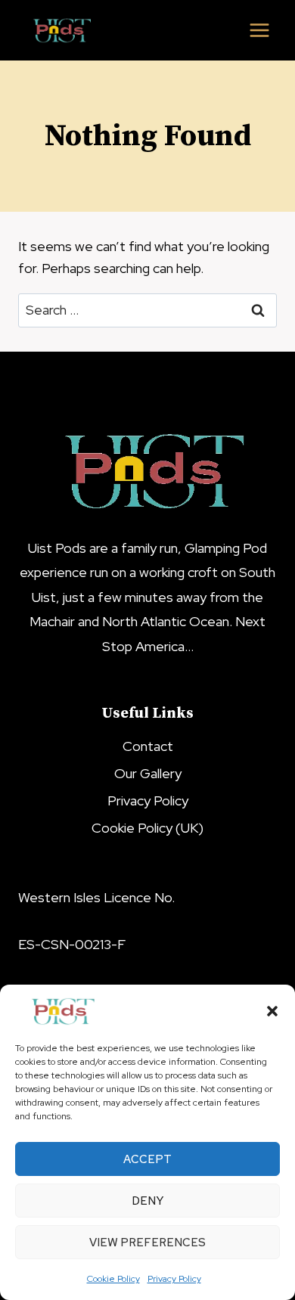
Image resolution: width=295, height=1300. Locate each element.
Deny (147, 1200)
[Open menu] (259, 29)
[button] (272, 1011)
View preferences (147, 1242)
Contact (148, 746)
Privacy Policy (174, 1279)
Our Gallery (148, 773)
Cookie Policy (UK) (147, 827)
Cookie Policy (113, 1279)
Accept (147, 1159)
